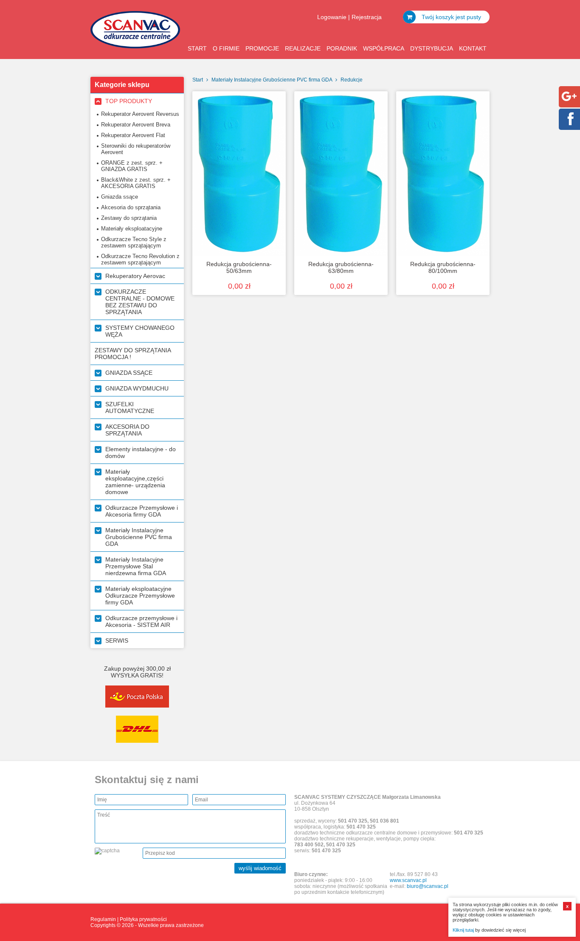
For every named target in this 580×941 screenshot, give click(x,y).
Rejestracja (367, 17)
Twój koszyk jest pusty (450, 17)
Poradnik (342, 48)
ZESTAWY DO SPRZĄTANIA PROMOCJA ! (133, 353)
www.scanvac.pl (408, 880)
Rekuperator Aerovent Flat (133, 135)
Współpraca (383, 48)
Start (197, 48)
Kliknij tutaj (463, 930)
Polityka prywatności (143, 919)
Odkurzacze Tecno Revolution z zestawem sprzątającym (140, 259)
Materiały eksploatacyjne (131, 228)
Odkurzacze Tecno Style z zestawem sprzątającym (133, 242)
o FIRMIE (226, 48)
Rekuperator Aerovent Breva (135, 124)
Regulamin (103, 919)
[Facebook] (569, 124)
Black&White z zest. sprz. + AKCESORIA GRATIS (136, 183)
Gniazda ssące (119, 197)
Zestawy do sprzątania (129, 218)
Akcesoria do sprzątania (130, 207)
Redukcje (352, 80)
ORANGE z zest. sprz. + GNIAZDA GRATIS (132, 166)
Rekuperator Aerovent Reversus (140, 114)
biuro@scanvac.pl (427, 886)
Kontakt (473, 48)
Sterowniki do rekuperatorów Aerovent (135, 149)
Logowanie (331, 17)
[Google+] (569, 102)
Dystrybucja (431, 48)
